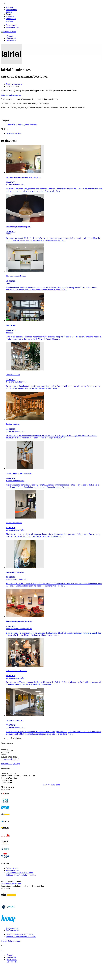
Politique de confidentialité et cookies (21, 875)
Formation (10, 16)
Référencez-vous (12, 27)
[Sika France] (5, 838)
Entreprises (11, 38)
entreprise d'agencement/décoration (24, 76)
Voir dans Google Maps (10, 764)
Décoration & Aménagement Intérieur (21, 125)
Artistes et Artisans (14, 133)
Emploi (9, 12)
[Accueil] (8, 32)
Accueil (9, 36)
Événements (11, 19)
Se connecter (11, 25)
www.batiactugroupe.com (11, 884)
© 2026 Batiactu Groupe (11, 941)
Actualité (9, 7)
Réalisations (11, 40)
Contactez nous (12, 868)
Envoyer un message (51, 785)
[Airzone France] (5, 851)
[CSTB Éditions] (5, 844)
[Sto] (5, 817)
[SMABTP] (5, 858)
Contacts (9, 21)
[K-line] (5, 796)
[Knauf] (5, 810)
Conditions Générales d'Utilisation (19, 873)
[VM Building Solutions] (5, 803)
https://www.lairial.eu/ (9, 759)
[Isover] (5, 831)
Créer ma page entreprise (11, 95)
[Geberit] (5, 824)
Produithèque (11, 10)
